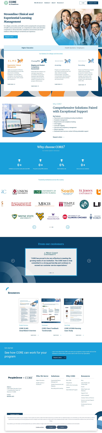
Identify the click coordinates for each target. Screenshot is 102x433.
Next (89, 260)
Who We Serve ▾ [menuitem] (38, 2)
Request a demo (93, 2)
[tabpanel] (51, 205)
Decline (62, 427)
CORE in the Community (72, 385)
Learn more (33, 335)
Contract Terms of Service (87, 397)
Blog (82, 380)
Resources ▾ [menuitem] (60, 2)
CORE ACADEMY (85, 395)
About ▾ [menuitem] (54, 2)
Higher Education (27, 48)
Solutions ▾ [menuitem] (47, 2)
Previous (13, 260)
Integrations (69, 382)
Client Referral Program (71, 389)
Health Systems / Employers (74, 48)
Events (82, 386)
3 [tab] (52, 227)
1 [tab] (49, 227)
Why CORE (68, 380)
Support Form (84, 393)
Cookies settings (40, 427)
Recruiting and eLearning (57, 388)
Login (83, 2)
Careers (68, 387)
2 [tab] (50, 273)
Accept (51, 427)
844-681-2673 (10, 396)
